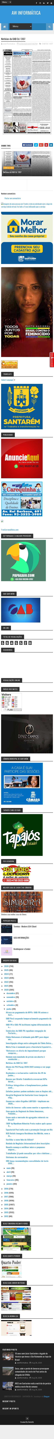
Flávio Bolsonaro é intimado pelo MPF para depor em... (27, 1038)
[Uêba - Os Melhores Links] (9, 367)
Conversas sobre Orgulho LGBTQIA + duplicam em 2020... (27, 1102)
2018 (6, 1192)
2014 (6, 1208)
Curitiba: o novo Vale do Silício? (20, 1139)
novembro (11, 997)
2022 (6, 981)
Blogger (46, 1396)
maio (9, 1168)
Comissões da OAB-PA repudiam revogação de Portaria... (26, 1032)
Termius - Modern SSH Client (25, 926)
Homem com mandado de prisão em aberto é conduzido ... (25, 1058)
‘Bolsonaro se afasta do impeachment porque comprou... (26, 1051)
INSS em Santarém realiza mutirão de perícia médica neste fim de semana (33, 1385)
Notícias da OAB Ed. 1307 (12, 172)
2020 (6, 989)
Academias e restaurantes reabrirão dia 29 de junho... (26, 1074)
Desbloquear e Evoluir (22, 948)
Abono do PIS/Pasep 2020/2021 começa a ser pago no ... (28, 1068)
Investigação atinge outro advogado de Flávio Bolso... (29, 1043)
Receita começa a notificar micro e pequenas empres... (25, 1148)
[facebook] (36, 2)
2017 (6, 1196)
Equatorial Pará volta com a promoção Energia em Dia (29, 1129)
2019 (6, 1188)
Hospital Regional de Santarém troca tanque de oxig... (26, 1096)
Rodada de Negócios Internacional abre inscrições (28, 1143)
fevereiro (11, 1179)
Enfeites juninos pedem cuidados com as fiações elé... (29, 1091)
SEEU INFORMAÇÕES (21, 937)
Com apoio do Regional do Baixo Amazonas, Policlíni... (25, 1112)
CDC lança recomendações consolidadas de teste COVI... (27, 1162)
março (9, 1175)
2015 (6, 1204)
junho (9, 1008)
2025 (6, 970)
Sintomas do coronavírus (17, 1157)
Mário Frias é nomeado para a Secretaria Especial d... (29, 1046)
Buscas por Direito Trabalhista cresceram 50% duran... (26, 1080)
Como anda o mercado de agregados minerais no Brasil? (27, 1118)
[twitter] (47, 2)
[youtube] (51, 2)
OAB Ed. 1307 (47, 43)
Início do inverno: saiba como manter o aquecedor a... (29, 1107)
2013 (6, 1212)
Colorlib (31, 1422)
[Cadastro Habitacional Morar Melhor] (27, 263)
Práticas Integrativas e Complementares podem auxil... (26, 1086)
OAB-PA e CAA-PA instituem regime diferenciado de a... (28, 1025)
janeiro (10, 1183)
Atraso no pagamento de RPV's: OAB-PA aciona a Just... (27, 1013)
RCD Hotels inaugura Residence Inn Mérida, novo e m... (28, 1134)
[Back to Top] (27, 1418)
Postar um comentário (13, 198)
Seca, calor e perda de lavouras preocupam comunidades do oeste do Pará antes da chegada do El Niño (32, 1371)
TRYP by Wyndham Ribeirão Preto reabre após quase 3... (29, 1124)
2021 (6, 985)
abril (9, 1171)
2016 (6, 1200)
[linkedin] (43, 2)
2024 (6, 973)
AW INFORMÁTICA (26, 12)
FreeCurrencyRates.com (9, 529)
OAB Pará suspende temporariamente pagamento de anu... (28, 1019)
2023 (6, 977)
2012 (6, 1216)
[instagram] (40, 2)
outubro (10, 1001)
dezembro (11, 993)
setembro (11, 1004)
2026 (6, 966)
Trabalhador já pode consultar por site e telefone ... (29, 1153)
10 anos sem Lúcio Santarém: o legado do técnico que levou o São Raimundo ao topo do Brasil (33, 1356)
